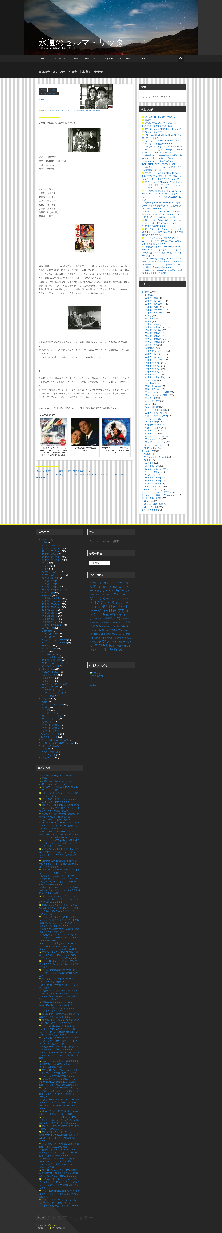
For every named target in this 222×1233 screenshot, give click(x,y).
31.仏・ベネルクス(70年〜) (157, 395)
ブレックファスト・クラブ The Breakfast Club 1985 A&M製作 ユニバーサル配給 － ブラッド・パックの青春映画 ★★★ (59, 1136)
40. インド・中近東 (153, 418)
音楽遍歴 (108, 58)
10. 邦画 (52, 90)
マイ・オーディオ (126, 58)
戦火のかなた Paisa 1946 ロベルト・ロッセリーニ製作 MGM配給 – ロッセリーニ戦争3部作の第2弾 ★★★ (161, 223)
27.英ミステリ (151, 433)
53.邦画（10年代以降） (155, 342)
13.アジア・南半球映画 (154, 409)
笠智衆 (88, 110)
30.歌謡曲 (149, 462)
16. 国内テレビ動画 (152, 424)
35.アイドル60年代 (153, 477)
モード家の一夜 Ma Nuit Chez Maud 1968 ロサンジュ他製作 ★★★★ (160, 142)
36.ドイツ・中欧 (152, 401)
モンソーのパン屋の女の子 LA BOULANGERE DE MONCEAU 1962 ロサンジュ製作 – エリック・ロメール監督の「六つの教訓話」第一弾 (162, 166)
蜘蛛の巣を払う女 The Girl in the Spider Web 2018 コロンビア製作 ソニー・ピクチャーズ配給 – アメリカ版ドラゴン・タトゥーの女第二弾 (162, 251)
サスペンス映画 (114, 590)
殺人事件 (120, 634)
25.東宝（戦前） (152, 306)
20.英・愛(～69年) (153, 386)
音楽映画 (123, 645)
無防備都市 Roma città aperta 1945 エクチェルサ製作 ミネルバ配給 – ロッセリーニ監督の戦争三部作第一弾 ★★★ (59, 1152)
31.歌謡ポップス (152, 465)
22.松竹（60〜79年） (154, 303)
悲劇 (73, 110)
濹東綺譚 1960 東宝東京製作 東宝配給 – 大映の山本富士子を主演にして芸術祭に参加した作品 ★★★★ (162, 205)
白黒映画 (110, 638)
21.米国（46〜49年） (154, 353)
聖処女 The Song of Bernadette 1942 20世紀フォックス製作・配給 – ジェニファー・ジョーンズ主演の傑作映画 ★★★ (59, 1073)
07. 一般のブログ (150, 510)
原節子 (51, 110)
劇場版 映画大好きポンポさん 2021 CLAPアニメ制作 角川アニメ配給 (159, 124)
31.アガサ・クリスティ (155, 442)
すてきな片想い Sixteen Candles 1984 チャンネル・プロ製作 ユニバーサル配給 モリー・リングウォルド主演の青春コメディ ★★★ (59, 1183)
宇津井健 (125, 619)
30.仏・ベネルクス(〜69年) (157, 392)
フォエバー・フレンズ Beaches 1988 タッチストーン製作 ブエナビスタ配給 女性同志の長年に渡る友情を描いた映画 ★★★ (59, 1120)
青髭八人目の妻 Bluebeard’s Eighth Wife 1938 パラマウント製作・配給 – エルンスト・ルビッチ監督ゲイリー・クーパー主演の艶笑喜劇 (58, 1163)
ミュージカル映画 (109, 608)
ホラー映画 (112, 598)
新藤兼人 (127, 630)
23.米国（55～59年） (154, 359)
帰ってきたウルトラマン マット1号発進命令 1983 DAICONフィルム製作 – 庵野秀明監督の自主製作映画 (162, 232)
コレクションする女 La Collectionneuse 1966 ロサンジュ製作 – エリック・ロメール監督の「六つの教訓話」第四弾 (162, 149)
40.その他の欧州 (152, 406)
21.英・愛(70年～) (153, 389)
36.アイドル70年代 (153, 480)
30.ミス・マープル (153, 439)
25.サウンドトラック (153, 486)
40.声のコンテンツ (152, 489)
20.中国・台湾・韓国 (154, 412)
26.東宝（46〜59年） (154, 309)
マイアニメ (144, 58)
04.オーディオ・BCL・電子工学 (156, 492)
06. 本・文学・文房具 (152, 498)
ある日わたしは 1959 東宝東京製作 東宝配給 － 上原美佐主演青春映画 (59, 1145)
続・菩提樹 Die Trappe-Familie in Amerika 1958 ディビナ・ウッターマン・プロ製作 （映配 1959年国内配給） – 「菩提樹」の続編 (59, 983)
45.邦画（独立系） (153, 330)
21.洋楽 (147, 454)
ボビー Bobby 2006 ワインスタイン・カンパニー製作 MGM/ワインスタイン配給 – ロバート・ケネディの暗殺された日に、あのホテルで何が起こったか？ (59, 1030)
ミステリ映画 (109, 606)
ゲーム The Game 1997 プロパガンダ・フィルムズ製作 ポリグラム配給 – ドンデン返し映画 (59, 964)
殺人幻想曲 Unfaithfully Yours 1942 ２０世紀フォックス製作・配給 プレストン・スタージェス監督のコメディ (59, 1040)
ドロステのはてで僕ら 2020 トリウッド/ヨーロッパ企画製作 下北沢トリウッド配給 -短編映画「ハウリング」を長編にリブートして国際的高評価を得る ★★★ (162, 263)
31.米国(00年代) (152, 374)
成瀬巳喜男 (107, 626)
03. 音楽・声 (148, 451)
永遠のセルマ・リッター (85, 42)
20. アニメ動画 (150, 448)
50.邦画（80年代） (153, 333)
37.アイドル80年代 (153, 483)
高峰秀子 (96, 649)
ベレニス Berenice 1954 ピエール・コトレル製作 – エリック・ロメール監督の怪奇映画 (59, 1055)
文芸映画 (115, 629)
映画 (76, 58)
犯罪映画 (99, 638)
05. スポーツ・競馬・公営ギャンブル (159, 495)
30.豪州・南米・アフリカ (156, 415)
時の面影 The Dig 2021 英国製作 (160, 117)
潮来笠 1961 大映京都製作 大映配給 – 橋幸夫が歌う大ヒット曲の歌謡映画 (162, 157)
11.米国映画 (149, 348)
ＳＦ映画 (114, 649)
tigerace (44, 99)
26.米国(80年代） (153, 368)
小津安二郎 (65, 110)
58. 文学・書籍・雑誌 (153, 504)
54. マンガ (148, 501)
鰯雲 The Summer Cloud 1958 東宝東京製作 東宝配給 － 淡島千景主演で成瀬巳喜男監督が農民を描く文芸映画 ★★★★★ (59, 1173)
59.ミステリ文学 (151, 507)
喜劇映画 (112, 618)
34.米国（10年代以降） (155, 377)
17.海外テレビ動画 (152, 427)
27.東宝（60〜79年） (154, 312)
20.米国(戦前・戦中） (155, 350)
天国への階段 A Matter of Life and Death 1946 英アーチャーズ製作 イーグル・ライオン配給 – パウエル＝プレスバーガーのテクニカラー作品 (58, 1007)
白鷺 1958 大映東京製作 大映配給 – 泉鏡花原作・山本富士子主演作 (162, 272)
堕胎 (57, 110)
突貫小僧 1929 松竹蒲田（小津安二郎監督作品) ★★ (64, 471)
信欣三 (44, 110)
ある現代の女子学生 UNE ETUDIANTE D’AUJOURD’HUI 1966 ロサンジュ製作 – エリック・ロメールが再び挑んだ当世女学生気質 (162, 195)
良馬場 (105, 641)
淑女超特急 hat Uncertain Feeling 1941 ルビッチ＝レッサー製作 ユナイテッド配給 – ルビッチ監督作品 (59, 937)
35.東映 (148, 321)
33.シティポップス (153, 471)
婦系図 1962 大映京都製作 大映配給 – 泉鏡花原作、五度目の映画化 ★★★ (59, 1015)
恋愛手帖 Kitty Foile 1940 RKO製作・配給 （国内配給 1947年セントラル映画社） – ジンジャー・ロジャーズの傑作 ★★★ (59, 955)
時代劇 (96, 634)
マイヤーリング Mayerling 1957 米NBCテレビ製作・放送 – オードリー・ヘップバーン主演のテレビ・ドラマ (162, 184)
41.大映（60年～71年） (155, 327)
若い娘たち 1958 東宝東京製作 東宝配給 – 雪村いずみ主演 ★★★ (59, 1127)
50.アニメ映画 (151, 380)
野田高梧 (96, 110)
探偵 (93, 630)
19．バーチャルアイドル (155, 445)
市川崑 (107, 622)
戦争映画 (122, 626)
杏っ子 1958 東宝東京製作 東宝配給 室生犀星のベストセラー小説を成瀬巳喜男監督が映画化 (59, 1193)
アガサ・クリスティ (102, 583)
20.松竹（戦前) (151, 297)
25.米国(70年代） (153, 365)
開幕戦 (148, 120)
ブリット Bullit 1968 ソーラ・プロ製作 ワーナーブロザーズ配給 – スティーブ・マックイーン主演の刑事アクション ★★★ (58, 1202)
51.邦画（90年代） (153, 336)
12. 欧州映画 (149, 383)
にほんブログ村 (97, 684)
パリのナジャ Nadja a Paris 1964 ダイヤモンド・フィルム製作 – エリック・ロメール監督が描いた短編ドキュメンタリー (162, 214)
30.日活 (148, 315)
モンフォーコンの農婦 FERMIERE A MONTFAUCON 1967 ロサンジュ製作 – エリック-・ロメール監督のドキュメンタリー (162, 176)
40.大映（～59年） (153, 324)
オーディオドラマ (91, 58)
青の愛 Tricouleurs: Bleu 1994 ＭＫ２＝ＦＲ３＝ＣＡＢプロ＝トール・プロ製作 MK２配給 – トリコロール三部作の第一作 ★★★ (59, 1104)
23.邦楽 (147, 459)
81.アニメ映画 (151, 345)
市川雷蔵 (118, 622)
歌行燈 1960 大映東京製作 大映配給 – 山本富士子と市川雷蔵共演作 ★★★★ (59, 1048)
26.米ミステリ (151, 430)
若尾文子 (118, 641)
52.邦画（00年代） (153, 339)
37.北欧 (148, 404)
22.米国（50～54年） (154, 356)
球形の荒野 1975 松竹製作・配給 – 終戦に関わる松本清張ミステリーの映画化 (59, 1113)
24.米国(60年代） (153, 362)
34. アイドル (150, 474)
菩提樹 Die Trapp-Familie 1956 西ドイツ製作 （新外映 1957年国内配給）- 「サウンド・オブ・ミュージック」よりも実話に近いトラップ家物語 (59, 995)
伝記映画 (113, 614)
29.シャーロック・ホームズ (157, 436)
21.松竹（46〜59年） (48, 93)
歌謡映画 (109, 634)
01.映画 (43, 90)
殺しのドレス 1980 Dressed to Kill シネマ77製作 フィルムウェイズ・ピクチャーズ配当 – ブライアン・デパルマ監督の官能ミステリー (59, 1092)
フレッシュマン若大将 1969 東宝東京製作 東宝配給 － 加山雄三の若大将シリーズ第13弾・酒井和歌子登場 (59, 1064)
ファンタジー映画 (105, 595)
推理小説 (102, 630)
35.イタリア (150, 398)
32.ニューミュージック (155, 468)
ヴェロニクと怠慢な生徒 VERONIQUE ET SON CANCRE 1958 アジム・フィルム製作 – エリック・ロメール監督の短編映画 (59, 946)
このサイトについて (59, 58)
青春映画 (104, 645)
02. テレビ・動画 (150, 421)
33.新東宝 (149, 318)
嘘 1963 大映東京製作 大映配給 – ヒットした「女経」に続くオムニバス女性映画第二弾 (59, 972)
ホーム (42, 58)
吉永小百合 (99, 619)
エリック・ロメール (114, 586)
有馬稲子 (80, 110)
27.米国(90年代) (152, 371)
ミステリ (104, 602)
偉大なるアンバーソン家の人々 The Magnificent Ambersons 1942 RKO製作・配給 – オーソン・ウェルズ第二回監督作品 (58, 1081)
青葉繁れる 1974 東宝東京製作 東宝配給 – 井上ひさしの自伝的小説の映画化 (59, 1021)
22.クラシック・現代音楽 (155, 457)
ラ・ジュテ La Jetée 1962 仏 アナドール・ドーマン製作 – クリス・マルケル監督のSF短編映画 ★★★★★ (161, 240)
